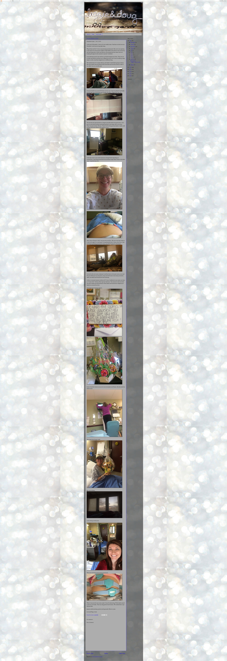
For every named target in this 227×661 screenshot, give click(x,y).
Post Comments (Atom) (97, 656)
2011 (130, 75)
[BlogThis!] (103, 615)
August (132, 48)
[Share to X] (104, 615)
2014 (130, 69)
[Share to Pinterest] (106, 615)
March (132, 57)
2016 (130, 40)
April (132, 55)
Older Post (122, 653)
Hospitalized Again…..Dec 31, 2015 (135, 61)
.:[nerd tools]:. (98, 34)
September (133, 46)
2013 (130, 71)
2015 (130, 67)
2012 (130, 73)
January (132, 64)
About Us (88, 34)
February (133, 59)
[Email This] (102, 615)
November (133, 42)
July (131, 50)
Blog (93, 34)
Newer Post (90, 653)
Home (106, 653)
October (132, 44)
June (132, 53)
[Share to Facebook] (105, 615)
